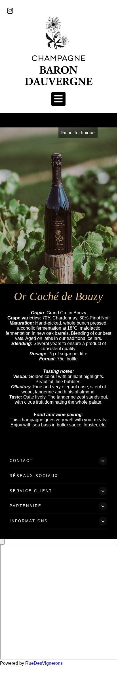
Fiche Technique (78, 132)
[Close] (2, 542)
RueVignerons (44, 663)
